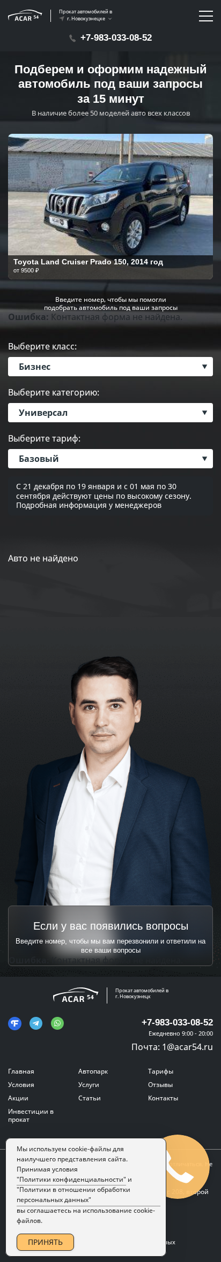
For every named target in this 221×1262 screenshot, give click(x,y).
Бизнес (34, 366)
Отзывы (160, 1085)
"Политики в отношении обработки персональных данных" (73, 1194)
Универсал (43, 413)
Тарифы (160, 1071)
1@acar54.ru (187, 1046)
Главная (21, 1071)
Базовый (39, 459)
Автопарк (93, 1071)
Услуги (88, 1085)
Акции (18, 1098)
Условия (21, 1085)
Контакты (163, 1098)
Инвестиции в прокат (31, 1115)
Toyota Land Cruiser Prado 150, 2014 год (88, 261)
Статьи (89, 1098)
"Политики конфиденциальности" (71, 1179)
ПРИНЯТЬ (45, 1242)
